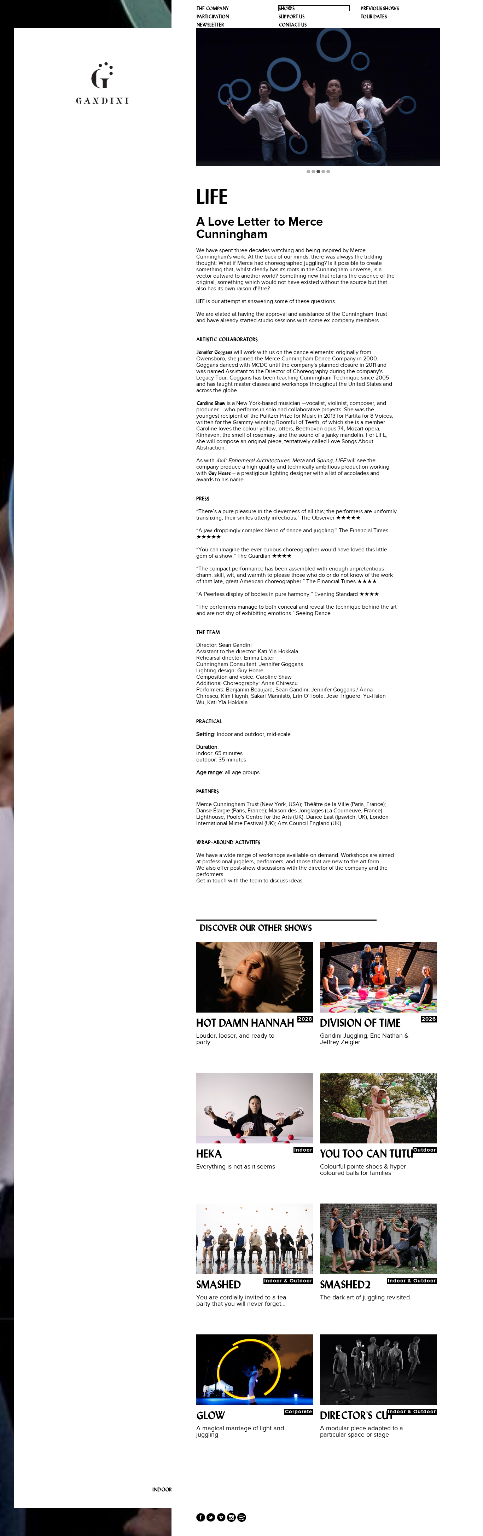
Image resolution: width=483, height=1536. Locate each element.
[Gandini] (102, 83)
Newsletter (210, 25)
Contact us (293, 25)
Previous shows (380, 8)
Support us (291, 16)
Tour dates (374, 16)
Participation (213, 16)
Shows (287, 8)
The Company (213, 8)
